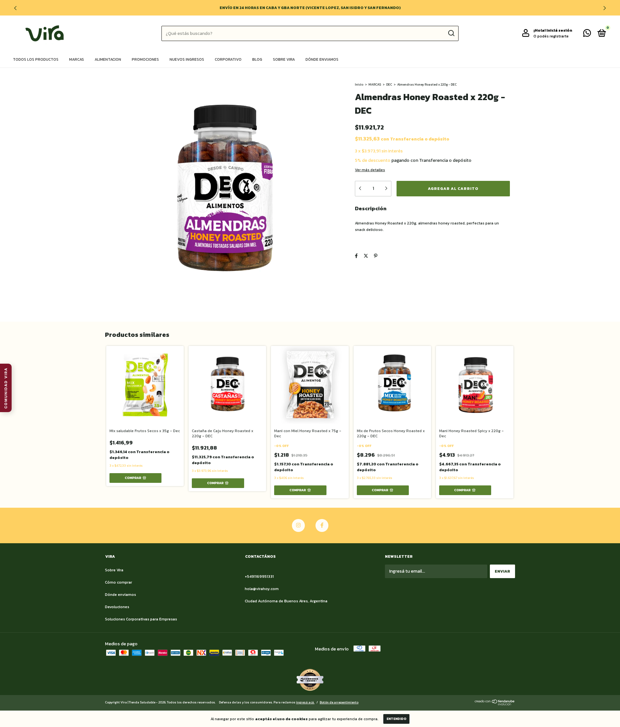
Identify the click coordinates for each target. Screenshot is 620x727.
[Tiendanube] (495, 704)
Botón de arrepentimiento (339, 702)
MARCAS (374, 84)
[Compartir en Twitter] (366, 256)
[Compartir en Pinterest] (375, 256)
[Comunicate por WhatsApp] (587, 34)
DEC (389, 84)
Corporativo (228, 59)
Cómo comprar (118, 582)
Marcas (76, 59)
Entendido (396, 718)
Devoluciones (117, 607)
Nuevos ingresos (187, 59)
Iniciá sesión (559, 30)
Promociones (145, 59)
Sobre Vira (284, 59)
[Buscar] (451, 33)
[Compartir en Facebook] (356, 256)
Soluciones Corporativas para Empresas (141, 619)
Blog (257, 59)
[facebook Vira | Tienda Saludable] (321, 525)
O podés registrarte (551, 36)
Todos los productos (35, 59)
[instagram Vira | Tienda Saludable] (298, 525)
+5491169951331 (259, 576)
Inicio (359, 84)
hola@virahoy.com (262, 589)
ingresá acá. (305, 702)
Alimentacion (108, 59)
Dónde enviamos (321, 59)
